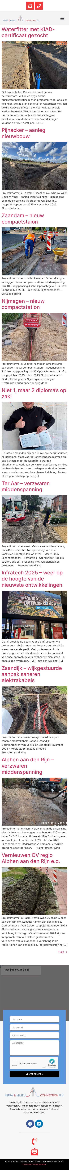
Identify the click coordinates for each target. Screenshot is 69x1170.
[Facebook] (30, 1124)
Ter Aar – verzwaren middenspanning (26, 486)
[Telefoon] (39, 6)
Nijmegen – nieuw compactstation (23, 304)
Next (62, 951)
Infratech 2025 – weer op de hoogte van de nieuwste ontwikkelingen (32, 578)
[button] (62, 18)
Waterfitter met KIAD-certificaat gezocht (28, 32)
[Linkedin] (39, 1124)
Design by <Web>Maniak (34, 1164)
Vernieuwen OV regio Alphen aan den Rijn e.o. (31, 858)
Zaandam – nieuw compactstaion (23, 218)
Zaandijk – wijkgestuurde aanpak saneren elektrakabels (32, 674)
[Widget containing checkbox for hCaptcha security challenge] (34, 1063)
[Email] (30, 6)
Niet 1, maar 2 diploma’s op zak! (34, 393)
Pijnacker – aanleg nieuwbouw (23, 133)
